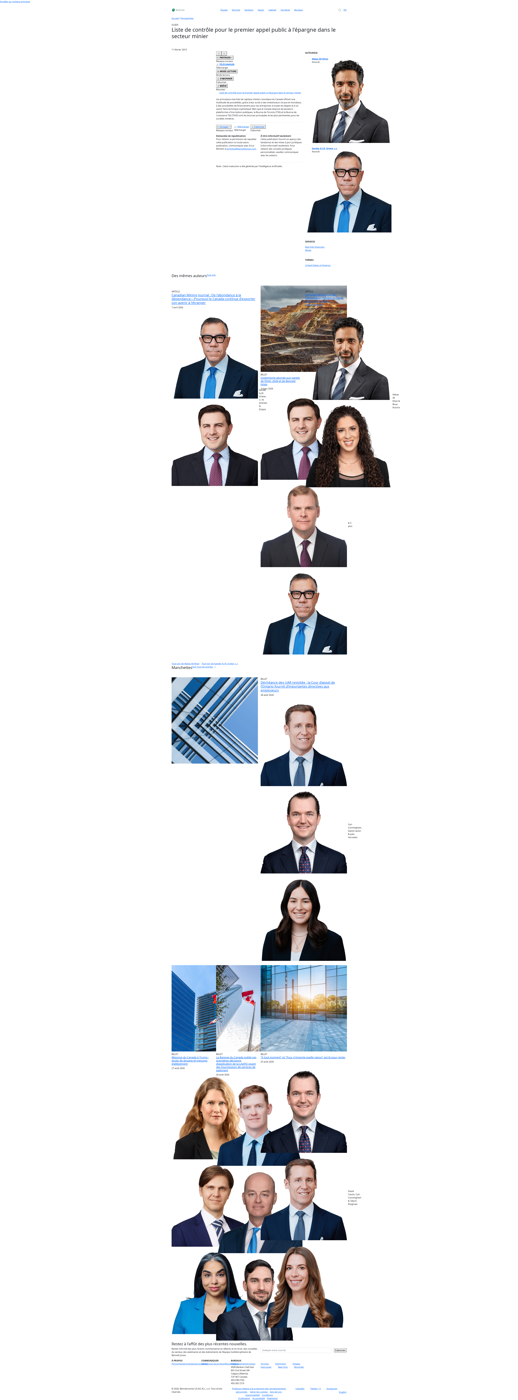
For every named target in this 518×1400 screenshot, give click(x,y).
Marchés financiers (315, 247)
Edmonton (280, 1363)
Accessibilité (258, 1398)
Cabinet (272, 9)
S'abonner (259, 126)
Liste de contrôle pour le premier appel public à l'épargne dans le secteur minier (260, 92)
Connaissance (208, 1363)
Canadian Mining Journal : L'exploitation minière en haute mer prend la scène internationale (324, 299)
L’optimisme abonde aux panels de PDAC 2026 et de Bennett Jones (280, 381)
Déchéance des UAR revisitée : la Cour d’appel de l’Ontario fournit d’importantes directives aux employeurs (298, 686)
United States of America (317, 265)
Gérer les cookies (259, 1391)
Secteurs (249, 9)
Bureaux (298, 9)
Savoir (261, 9)
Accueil (175, 18)
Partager (224, 126)
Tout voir (211, 275)
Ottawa (296, 1363)
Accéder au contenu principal (15, 1)
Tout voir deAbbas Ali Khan (185, 663)
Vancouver (266, 1367)
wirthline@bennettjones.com (241, 148)
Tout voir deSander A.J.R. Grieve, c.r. (220, 663)
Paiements (272, 1398)
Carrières (285, 9)
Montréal (299, 1367)
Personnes (177, 1363)
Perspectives (187, 18)
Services (236, 9)
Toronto (265, 1363)
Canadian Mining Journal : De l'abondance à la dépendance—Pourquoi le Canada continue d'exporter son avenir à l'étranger (213, 299)
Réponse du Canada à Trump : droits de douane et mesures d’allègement (190, 1060)
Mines (308, 250)
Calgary (235, 1363)
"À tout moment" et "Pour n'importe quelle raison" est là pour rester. (303, 1057)
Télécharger (243, 126)
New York (283, 1367)
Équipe (224, 9)
